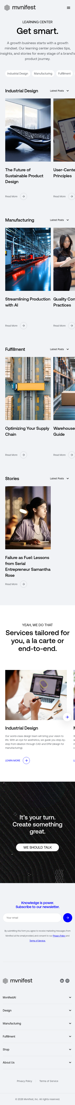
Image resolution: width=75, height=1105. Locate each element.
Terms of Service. (37, 941)
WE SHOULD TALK (37, 847)
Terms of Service (48, 1081)
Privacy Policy (59, 936)
